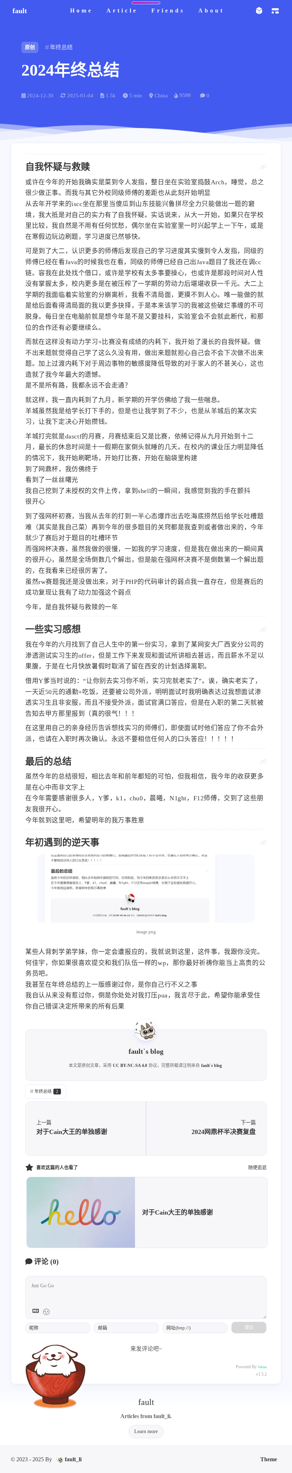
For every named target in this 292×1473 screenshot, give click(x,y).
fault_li (73, 1459)
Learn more (146, 1431)
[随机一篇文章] (259, 11)
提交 (249, 1327)
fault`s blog (211, 1065)
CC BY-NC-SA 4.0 (130, 1065)
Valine (262, 1367)
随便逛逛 (257, 1167)
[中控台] (275, 11)
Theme (268, 1459)
